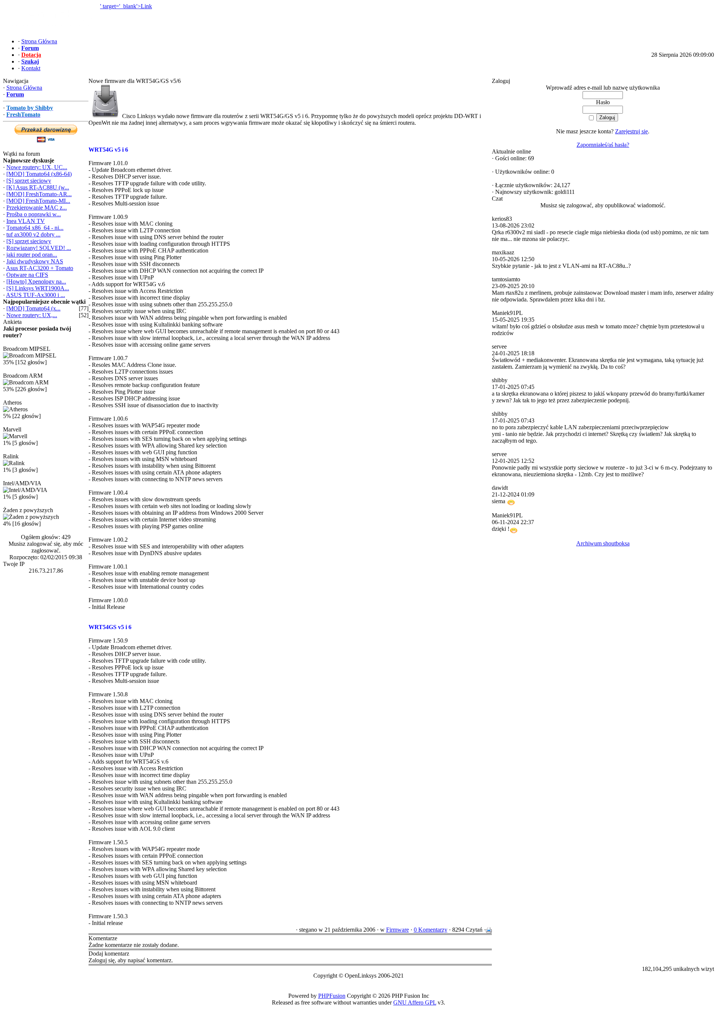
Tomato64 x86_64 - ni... (34, 228)
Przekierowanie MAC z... (36, 207)
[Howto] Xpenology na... (36, 281)
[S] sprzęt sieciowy (28, 180)
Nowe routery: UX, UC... (36, 167)
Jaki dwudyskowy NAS (34, 261)
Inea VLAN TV (25, 221)
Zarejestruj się (631, 131)
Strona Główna (24, 87)
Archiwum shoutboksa (603, 543)
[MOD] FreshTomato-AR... (39, 194)
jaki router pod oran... (31, 254)
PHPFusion (331, 996)
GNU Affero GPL (414, 1002)
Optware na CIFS (27, 275)
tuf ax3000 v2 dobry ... (33, 234)
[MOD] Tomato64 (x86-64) (39, 174)
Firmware (397, 929)
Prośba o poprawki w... (33, 214)
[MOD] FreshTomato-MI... (38, 201)
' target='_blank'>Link (126, 6)
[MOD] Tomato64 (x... (33, 308)
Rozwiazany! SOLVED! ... (38, 248)
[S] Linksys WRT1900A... (37, 288)
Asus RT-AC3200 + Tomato (39, 268)
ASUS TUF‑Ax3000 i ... (35, 295)
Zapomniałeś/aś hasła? (603, 145)
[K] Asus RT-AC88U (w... (37, 187)
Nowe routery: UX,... (31, 315)
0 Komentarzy (430, 929)
